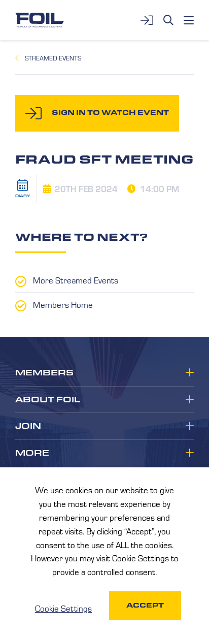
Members (44, 372)
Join (28, 426)
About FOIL (47, 399)
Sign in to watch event (110, 112)
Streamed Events (53, 57)
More (32, 453)
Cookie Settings (63, 608)
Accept (145, 605)
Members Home (63, 304)
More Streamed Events (75, 280)
